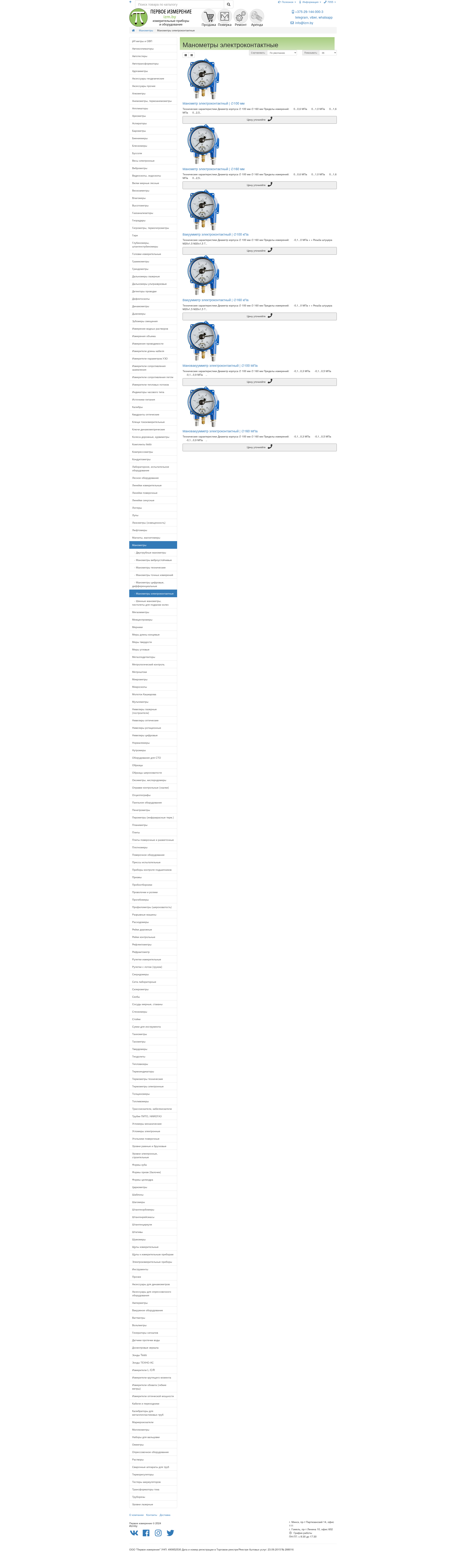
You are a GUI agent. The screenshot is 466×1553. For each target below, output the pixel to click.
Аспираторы (139, 123)
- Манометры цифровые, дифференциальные (148, 584)
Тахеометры (139, 1034)
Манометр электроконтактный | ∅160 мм (213, 168)
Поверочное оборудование (148, 854)
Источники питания (143, 399)
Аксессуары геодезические (148, 78)
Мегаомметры (140, 612)
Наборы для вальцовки (146, 1437)
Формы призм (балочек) (146, 1172)
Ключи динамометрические (148, 429)
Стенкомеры (139, 1011)
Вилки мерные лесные (145, 183)
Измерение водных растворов (150, 328)
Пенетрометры (141, 810)
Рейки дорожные (142, 929)
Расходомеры (140, 922)
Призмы (137, 877)
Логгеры (137, 507)
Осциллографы (141, 795)
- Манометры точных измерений (152, 575)
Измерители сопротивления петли (152, 377)
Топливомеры (140, 1101)
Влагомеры (139, 198)
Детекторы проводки (144, 291)
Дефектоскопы (141, 298)
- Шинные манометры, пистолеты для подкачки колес (150, 602)
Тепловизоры (140, 1064)
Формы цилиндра (142, 1179)
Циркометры (139, 1187)
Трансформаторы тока (145, 1489)
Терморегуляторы (143, 1474)
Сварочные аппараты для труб (150, 1467)
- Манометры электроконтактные (153, 593)
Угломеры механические (147, 1123)
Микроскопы (139, 687)
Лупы (135, 515)
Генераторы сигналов (145, 1332)
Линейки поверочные (144, 492)
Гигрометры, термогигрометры (150, 228)
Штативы (137, 1232)
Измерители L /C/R (143, 1370)
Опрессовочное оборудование (150, 1452)
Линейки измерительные (147, 485)
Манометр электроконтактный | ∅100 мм (213, 103)
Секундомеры (140, 974)
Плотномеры (139, 847)
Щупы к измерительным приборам (152, 1254)
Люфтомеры (139, 530)
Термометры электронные (148, 1086)
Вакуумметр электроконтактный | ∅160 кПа (215, 299)
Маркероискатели (142, 1422)
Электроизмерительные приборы (152, 1261)
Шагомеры (138, 1202)
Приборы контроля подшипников (151, 869)
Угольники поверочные (145, 1138)
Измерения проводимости (147, 343)
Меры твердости (142, 642)
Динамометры (140, 306)
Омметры (138, 1444)
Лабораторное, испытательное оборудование (150, 468)
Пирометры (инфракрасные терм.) (153, 817)
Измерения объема (144, 336)
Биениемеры (140, 138)
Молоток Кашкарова (144, 694)
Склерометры (140, 989)
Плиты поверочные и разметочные (153, 840)
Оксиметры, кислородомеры (149, 780)
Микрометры (139, 679)
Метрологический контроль (148, 664)
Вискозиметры (140, 190)
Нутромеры (139, 750)
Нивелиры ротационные (146, 727)
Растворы (138, 1459)
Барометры (139, 130)
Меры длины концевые (146, 634)
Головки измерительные (146, 254)
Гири (135, 235)
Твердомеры (139, 1049)
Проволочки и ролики (145, 892)
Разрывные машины (144, 914)
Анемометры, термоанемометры (152, 101)
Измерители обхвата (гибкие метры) (149, 1386)
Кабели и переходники (145, 1403)
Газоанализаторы (142, 213)
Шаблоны (137, 1194)
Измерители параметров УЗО (150, 358)
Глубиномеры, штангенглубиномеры (145, 244)
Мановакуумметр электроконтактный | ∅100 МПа (220, 365)
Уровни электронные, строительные (145, 1155)
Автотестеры (139, 56)
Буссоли (137, 153)
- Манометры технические (149, 567)
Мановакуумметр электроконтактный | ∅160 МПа (220, 431)
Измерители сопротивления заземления (149, 367)
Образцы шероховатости (147, 772)
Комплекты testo (142, 444)
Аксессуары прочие (143, 86)
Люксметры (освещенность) (148, 522)
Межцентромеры (142, 619)
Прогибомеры (140, 899)
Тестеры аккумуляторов (146, 1482)
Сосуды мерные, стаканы (147, 1004)
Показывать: (310, 52)
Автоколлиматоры (143, 48)
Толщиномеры (141, 1094)
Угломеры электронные (146, 1131)
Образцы (137, 765)
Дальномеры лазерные (146, 276)
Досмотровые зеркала (145, 1347)
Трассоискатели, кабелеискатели (152, 1108)
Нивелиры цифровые (145, 735)
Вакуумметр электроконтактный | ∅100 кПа (215, 234)
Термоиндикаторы (143, 1071)
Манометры (139, 545)
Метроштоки (139, 672)
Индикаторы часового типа (148, 392)
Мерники (137, 627)
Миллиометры (140, 1429)
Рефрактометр (141, 952)
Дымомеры (138, 313)
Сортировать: (258, 52)
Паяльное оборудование (147, 802)
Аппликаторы (140, 108)
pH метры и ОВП (142, 41)
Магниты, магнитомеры (146, 537)
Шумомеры (139, 1239)
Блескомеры (139, 145)
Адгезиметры (140, 71)
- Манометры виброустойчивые (152, 560)
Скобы (136, 996)
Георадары (138, 220)
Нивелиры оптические (145, 720)
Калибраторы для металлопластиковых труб (147, 1412)
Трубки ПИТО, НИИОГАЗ (146, 1116)
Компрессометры (142, 451)
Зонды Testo (139, 1355)
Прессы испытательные (146, 862)
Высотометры (140, 205)
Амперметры (140, 1302)
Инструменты (140, 1269)
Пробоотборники (142, 884)
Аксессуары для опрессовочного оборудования (151, 1293)
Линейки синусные (143, 500)
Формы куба (139, 1164)
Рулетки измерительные (146, 959)
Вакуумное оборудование (147, 1310)
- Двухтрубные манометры (149, 552)
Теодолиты (138, 1056)
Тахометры (138, 1041)
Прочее (136, 1276)
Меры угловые (140, 649)
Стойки (136, 1019)
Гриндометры (140, 269)
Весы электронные (143, 160)
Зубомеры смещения (145, 321)
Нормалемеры (141, 742)
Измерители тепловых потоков (150, 384)
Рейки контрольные (143, 937)
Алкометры (138, 93)
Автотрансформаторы (145, 63)
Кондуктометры (141, 459)
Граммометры (140, 261)
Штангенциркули (142, 1224)
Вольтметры (139, 1325)
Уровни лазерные (142, 1504)
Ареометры (139, 116)
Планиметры (139, 825)
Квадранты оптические (145, 414)
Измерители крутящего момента (151, 1377)
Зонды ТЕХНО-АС (143, 1362)
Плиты (136, 832)
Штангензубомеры (143, 1209)
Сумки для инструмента (146, 1026)
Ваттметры (138, 1317)
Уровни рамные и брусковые (149, 1146)
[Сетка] (192, 55)
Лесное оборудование (145, 478)
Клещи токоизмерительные (148, 422)
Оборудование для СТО (146, 757)
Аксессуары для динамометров (151, 1284)
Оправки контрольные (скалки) (150, 787)
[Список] (186, 55)
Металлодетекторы (143, 657)
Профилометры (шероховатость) (152, 907)
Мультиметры (140, 701)
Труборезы (138, 1497)
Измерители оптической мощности (153, 1396)
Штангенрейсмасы (143, 1217)
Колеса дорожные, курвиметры (150, 437)
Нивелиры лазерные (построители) (144, 711)
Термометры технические (147, 1079)
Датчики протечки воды (146, 1340)
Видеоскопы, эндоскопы (146, 175)
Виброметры (139, 168)
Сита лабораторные (144, 981)
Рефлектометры (141, 944)
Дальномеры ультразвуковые (149, 283)
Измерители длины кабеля (148, 351)
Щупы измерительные (145, 1247)
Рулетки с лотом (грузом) (147, 967)
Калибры (137, 407)
